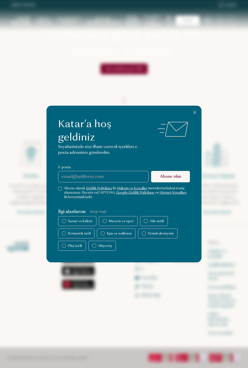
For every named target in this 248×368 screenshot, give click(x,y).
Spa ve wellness (119, 233)
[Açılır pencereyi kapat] (195, 112)
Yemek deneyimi (161, 233)
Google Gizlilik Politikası (135, 193)
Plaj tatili (75, 246)
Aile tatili (157, 221)
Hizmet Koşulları (173, 193)
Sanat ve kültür (80, 221)
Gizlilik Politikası (99, 188)
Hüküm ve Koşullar (132, 188)
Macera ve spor (121, 221)
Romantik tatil (79, 233)
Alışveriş (105, 246)
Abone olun (170, 176)
